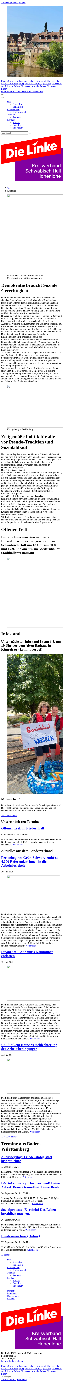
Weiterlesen (17, 844)
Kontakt (11, 120)
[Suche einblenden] (2, 94)
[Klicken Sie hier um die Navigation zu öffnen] (2, 97)
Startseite (11, 1290)
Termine (11, 114)
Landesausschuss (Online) (20, 1236)
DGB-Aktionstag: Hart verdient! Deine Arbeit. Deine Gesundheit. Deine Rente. (30, 1185)
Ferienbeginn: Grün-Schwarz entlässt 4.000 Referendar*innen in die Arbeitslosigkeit (29, 861)
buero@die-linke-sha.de (12, 1361)
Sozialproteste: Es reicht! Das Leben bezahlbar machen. (28, 1211)
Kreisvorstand (19, 112)
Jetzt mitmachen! (9, 815)
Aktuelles (17, 104)
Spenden (17, 125)
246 (9, 1136)
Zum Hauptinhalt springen (13, 2)
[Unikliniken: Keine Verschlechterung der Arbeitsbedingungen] (31, 1076)
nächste (14, 1136)
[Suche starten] (30, 133)
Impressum (18, 127)
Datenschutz (12, 1296)
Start (9, 101)
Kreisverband (13, 109)
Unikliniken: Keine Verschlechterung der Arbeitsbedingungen (29, 1047)
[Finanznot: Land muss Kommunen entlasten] (31, 983)
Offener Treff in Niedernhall (22, 828)
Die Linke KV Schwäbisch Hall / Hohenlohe (22, 91)
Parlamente (18, 107)
